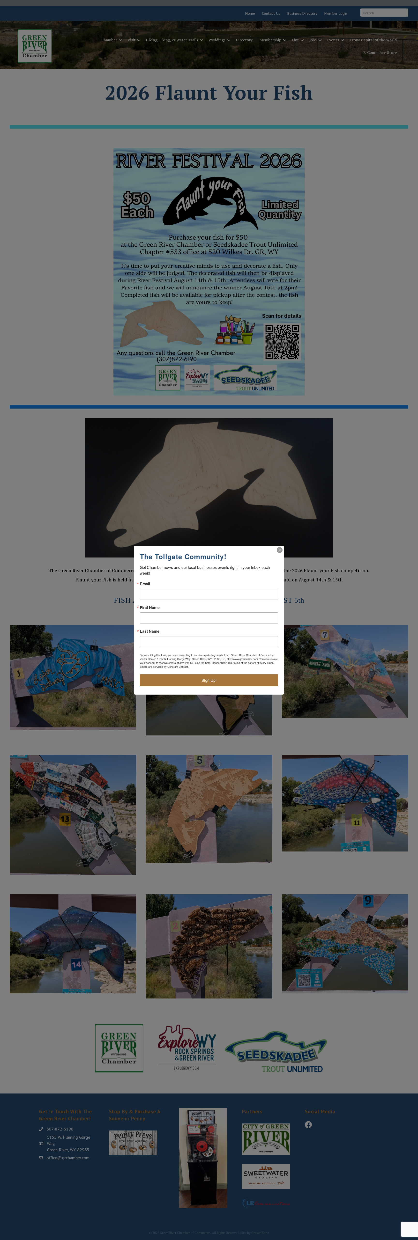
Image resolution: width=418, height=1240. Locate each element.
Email (145, 584)
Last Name (149, 631)
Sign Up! (209, 680)
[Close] (280, 550)
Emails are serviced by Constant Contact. (164, 666)
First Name (150, 607)
